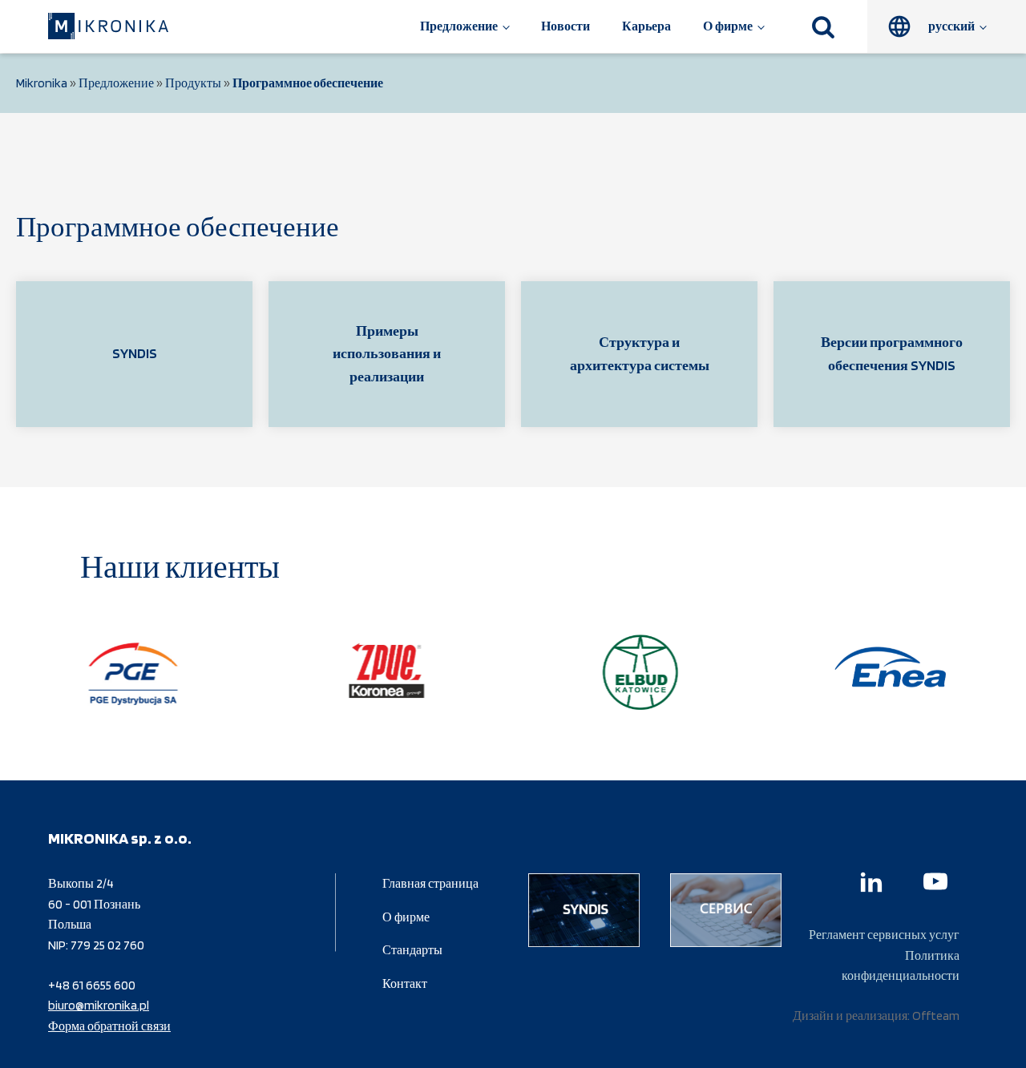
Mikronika (41, 83)
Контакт (404, 983)
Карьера (646, 26)
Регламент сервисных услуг (884, 934)
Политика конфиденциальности (900, 966)
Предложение (459, 26)
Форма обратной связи (109, 1026)
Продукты (193, 83)
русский (951, 26)
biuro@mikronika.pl (98, 1005)
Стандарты (412, 949)
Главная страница (430, 883)
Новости (565, 26)
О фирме (728, 26)
